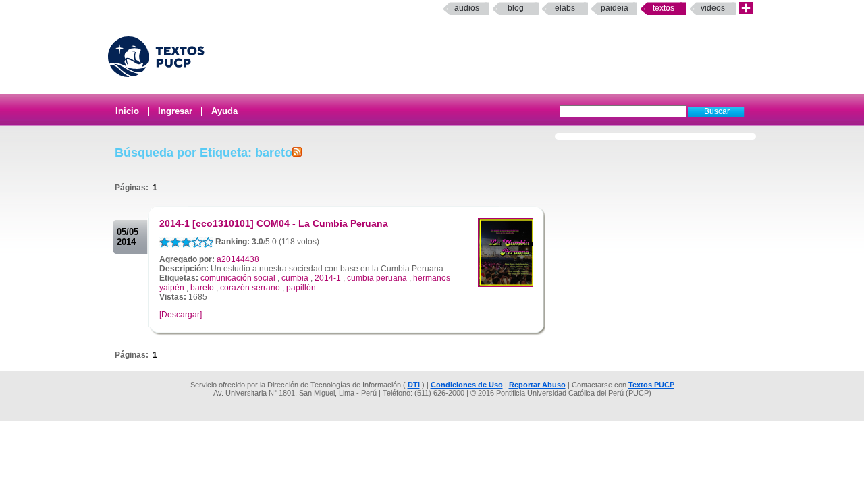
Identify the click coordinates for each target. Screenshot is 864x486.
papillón (301, 287)
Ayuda (224, 111)
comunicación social (237, 278)
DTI (414, 385)
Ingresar (175, 111)
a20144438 (238, 259)
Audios (466, 8)
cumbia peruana (377, 278)
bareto (202, 287)
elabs (565, 8)
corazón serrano (250, 287)
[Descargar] (180, 314)
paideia (614, 8)
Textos (663, 8)
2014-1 (328, 278)
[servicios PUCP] (746, 8)
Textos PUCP (651, 385)
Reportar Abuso (537, 385)
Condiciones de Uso (467, 385)
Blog (516, 8)
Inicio (127, 111)
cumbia (294, 278)
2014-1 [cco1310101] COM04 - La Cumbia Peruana (273, 223)
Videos (713, 8)
